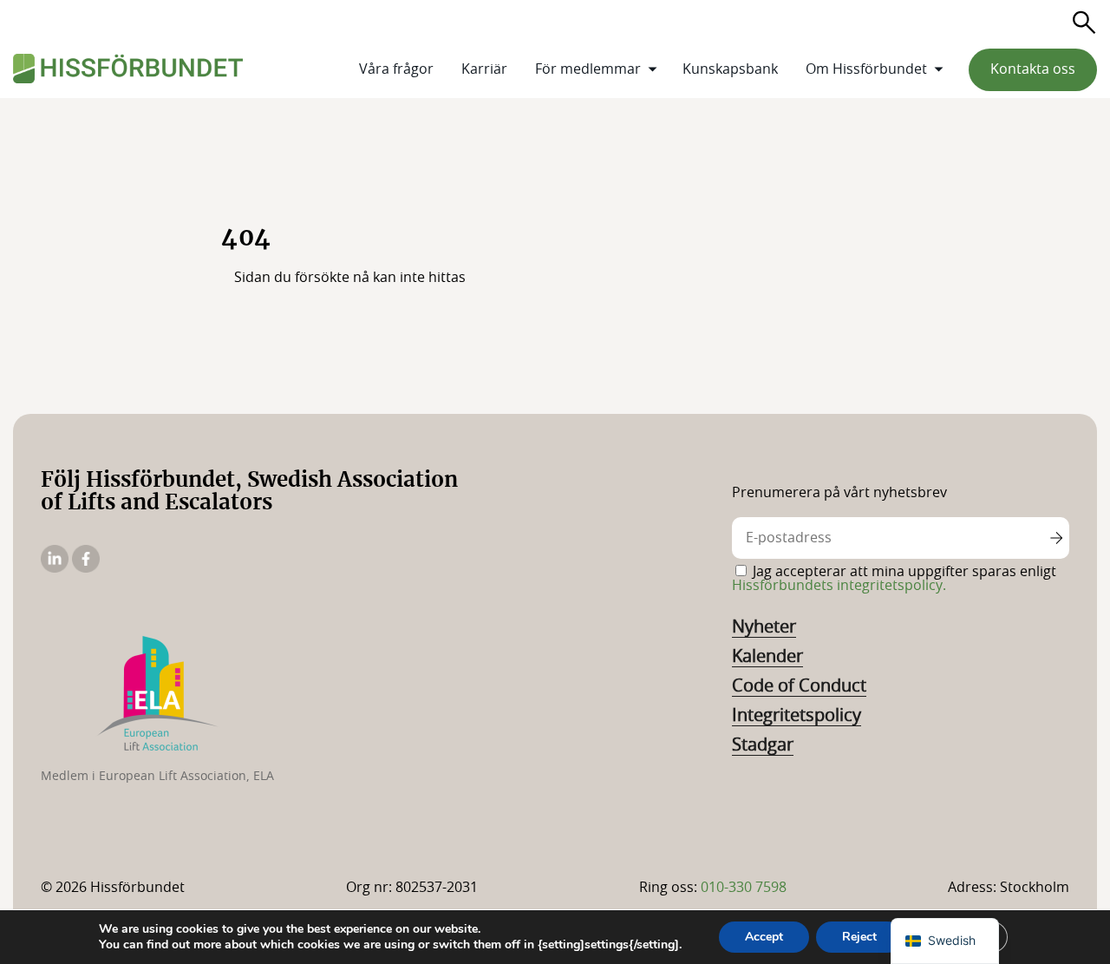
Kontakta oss (1032, 69)
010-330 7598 (744, 888)
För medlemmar (588, 69)
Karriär (484, 69)
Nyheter (764, 627)
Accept (764, 936)
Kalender (767, 657)
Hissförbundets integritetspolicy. (839, 586)
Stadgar (762, 745)
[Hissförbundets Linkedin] (56, 568)
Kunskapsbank (730, 69)
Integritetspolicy (796, 716)
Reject (859, 936)
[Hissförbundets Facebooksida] (86, 568)
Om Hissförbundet (866, 69)
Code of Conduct (799, 686)
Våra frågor (396, 69)
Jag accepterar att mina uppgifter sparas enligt (894, 579)
